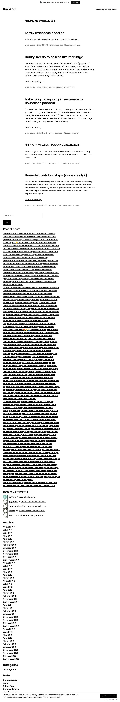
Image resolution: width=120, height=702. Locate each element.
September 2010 (11, 626)
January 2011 (9, 614)
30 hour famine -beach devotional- (53, 145)
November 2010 (10, 620)
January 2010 (9, 647)
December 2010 (10, 617)
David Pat (9, 9)
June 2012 (7, 587)
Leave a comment (73, 45)
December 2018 (10, 551)
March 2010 (8, 641)
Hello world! (30, 497)
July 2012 (7, 584)
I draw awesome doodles (44, 33)
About (114, 9)
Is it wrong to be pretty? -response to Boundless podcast (54, 101)
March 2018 (8, 578)
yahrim (12, 510)
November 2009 (10, 653)
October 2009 (9, 656)
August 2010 (9, 629)
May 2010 (7, 635)
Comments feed (11, 689)
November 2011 (10, 599)
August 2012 (9, 581)
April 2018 (7, 575)
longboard (14, 506)
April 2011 (7, 605)
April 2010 (7, 638)
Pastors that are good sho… (31, 515)
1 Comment (70, 87)
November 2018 (10, 554)
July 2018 (7, 566)
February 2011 (9, 611)
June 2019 (7, 533)
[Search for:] (22, 215)
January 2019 (9, 548)
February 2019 (9, 545)
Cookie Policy (55, 697)
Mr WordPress (15, 497)
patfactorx (31, 45)
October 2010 (9, 623)
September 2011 (10, 602)
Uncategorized (57, 45)
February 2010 (9, 644)
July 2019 (7, 530)
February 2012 (9, 596)
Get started (75, 2)
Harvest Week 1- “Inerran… (33, 501)
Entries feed (8, 686)
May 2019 (7, 536)
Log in (6, 683)
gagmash (13, 501)
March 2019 (8, 542)
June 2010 (8, 632)
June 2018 (8, 569)
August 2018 (9, 563)
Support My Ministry (103, 9)
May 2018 (7, 572)
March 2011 (8, 608)
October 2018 (9, 557)
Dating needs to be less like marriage (54, 57)
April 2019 (7, 539)
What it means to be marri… (32, 510)
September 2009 (11, 659)
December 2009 (10, 650)
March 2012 (8, 593)
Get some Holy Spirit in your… (35, 506)
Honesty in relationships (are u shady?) (56, 175)
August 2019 (9, 527)
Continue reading (33, 81)
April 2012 (7, 590)
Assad (11, 515)
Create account (10, 680)
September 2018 (11, 560)
